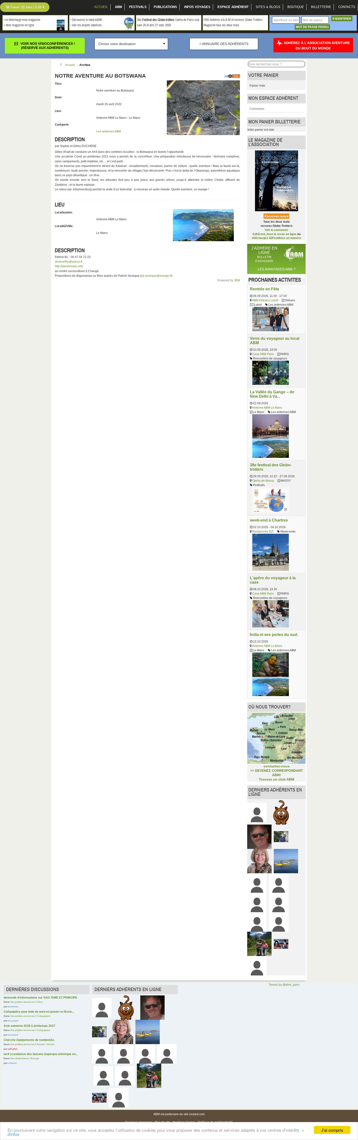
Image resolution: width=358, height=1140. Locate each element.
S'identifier (341, 18)
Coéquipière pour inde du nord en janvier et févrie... (39, 1011)
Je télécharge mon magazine (22, 20)
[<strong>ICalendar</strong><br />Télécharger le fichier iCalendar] (236, 76)
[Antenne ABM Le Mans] (203, 225)
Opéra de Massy (263, 480)
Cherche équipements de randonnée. (29, 1040)
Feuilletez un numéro (286, 238)
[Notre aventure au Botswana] (203, 107)
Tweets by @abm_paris (284, 984)
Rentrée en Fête (264, 289)
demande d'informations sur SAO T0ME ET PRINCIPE (40, 997)
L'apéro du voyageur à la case (273, 580)
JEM (237, 280)
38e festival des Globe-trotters (271, 467)
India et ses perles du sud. (274, 634)
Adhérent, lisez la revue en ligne (274, 234)
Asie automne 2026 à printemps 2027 (29, 1026)
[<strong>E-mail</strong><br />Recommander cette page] (226, 76)
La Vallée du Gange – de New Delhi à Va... (272, 394)
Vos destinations (19, 1058)
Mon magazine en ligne (20, 25)
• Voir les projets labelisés (86, 25)
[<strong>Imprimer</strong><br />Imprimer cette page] (230, 76)
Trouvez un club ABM (276, 779)
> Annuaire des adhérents (223, 44)
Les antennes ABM (108, 131)
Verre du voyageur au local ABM (274, 340)
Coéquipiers (43, 1016)
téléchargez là (261, 238)
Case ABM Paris (263, 354)
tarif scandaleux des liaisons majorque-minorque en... (41, 1054)
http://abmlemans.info (69, 266)
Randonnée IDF (262, 531)
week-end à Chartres (269, 520)
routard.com (197, 1114)
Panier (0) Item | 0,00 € (27, 7)
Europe (35, 1058)
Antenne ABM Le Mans (267, 407)
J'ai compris (332, 1130)
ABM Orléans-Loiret (265, 300)
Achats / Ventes (45, 1044)
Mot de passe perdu (312, 27)
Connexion (257, 108)
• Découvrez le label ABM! (86, 20)
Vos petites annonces (22, 1002)
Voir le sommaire (276, 230)
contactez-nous (277, 766)
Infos (39, 1002)
